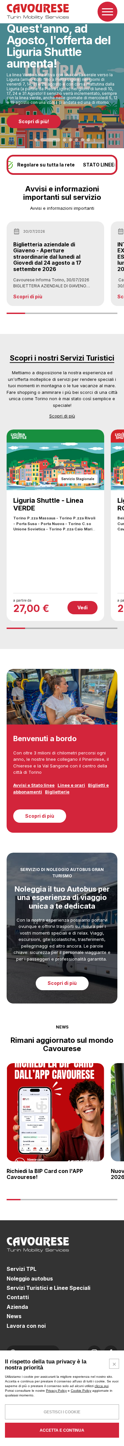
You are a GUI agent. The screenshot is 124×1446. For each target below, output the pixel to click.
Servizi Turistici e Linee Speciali (48, 1288)
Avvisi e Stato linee (34, 785)
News (14, 1316)
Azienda (17, 1307)
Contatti (18, 1297)
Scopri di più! (34, 121)
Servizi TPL (21, 1269)
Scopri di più (62, 416)
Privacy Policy (56, 1390)
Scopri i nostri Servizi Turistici (62, 358)
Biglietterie (57, 791)
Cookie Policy (81, 1390)
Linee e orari (71, 785)
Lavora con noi (26, 1326)
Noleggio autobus (30, 1279)
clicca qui (101, 1386)
